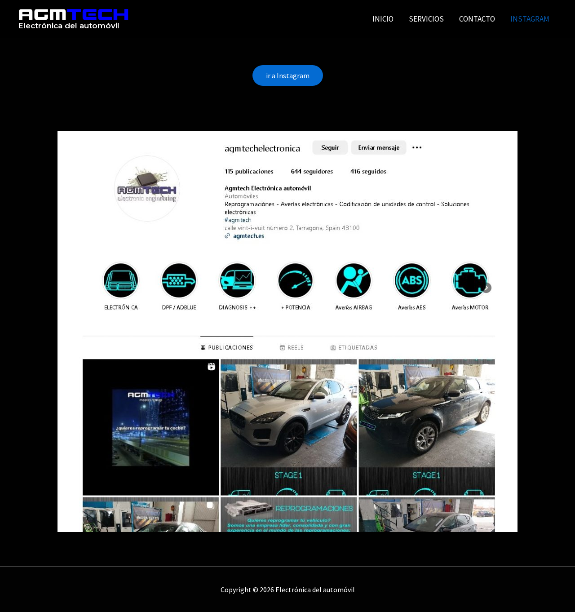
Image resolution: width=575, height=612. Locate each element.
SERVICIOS (426, 19)
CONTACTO (477, 19)
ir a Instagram (288, 75)
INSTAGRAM (529, 19)
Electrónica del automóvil (68, 25)
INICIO (383, 19)
